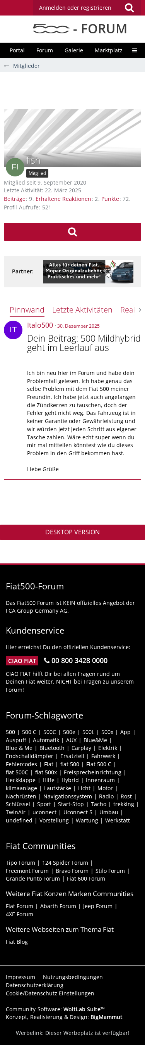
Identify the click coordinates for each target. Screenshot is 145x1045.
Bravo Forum (72, 870)
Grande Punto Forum (33, 878)
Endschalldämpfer (29, 756)
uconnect (44, 812)
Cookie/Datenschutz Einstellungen (50, 993)
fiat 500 (69, 764)
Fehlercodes (21, 764)
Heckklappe (21, 780)
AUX (71, 740)
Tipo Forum (20, 862)
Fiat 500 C (98, 764)
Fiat (48, 764)
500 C (29, 732)
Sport (44, 804)
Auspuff (16, 740)
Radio (106, 796)
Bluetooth (52, 747)
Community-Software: (55, 1009)
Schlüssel (18, 804)
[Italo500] (13, 330)
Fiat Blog (17, 941)
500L (88, 732)
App (125, 732)
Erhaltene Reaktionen (63, 198)
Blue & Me (19, 747)
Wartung (87, 820)
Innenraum (100, 780)
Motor (105, 788)
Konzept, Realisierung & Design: (64, 1017)
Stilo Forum (110, 870)
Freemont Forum (27, 870)
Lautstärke (57, 788)
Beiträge (15, 198)
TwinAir (16, 812)
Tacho (98, 804)
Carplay (81, 747)
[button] (87, 8)
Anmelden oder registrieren (75, 7)
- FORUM (98, 28)
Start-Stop (71, 804)
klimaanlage (21, 788)
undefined (19, 820)
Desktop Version (72, 532)
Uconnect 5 (77, 812)
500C (49, 732)
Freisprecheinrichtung (92, 772)
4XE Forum (19, 914)
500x (107, 732)
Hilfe (49, 780)
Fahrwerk (103, 756)
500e (69, 732)
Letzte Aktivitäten (82, 309)
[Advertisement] (74, 89)
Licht (84, 788)
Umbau (108, 812)
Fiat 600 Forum (86, 878)
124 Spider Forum (65, 862)
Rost (126, 796)
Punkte (110, 198)
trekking (123, 804)
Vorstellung (54, 820)
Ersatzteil (72, 756)
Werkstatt (117, 820)
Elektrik (107, 747)
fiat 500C (17, 772)
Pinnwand (27, 309)
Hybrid (70, 780)
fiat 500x (46, 772)
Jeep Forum (98, 906)
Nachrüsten (21, 796)
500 (10, 732)
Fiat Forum (19, 906)
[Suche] (129, 8)
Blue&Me (95, 740)
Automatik (46, 740)
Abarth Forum (58, 906)
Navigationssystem (67, 796)
